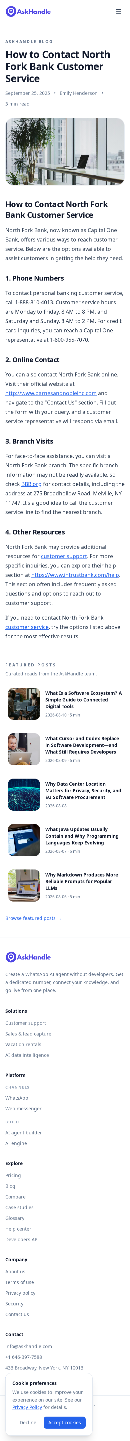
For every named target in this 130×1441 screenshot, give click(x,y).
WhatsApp (16, 1098)
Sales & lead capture (28, 1033)
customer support (64, 556)
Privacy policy (20, 1293)
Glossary (14, 1218)
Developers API (22, 1239)
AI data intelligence (27, 1055)
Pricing (13, 1175)
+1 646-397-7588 (23, 1357)
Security (14, 1303)
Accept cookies (64, 1422)
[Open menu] (119, 11)
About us (15, 1271)
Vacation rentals (23, 1044)
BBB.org (31, 484)
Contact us (17, 1314)
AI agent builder (23, 1132)
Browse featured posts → (33, 918)
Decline (28, 1422)
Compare (15, 1196)
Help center (18, 1229)
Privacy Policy (27, 1407)
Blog (10, 1186)
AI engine (16, 1143)
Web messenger (23, 1108)
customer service (27, 627)
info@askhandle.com (28, 1346)
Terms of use (19, 1282)
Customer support (25, 1023)
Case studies (19, 1207)
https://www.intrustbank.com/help (75, 575)
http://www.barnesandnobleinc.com (51, 393)
